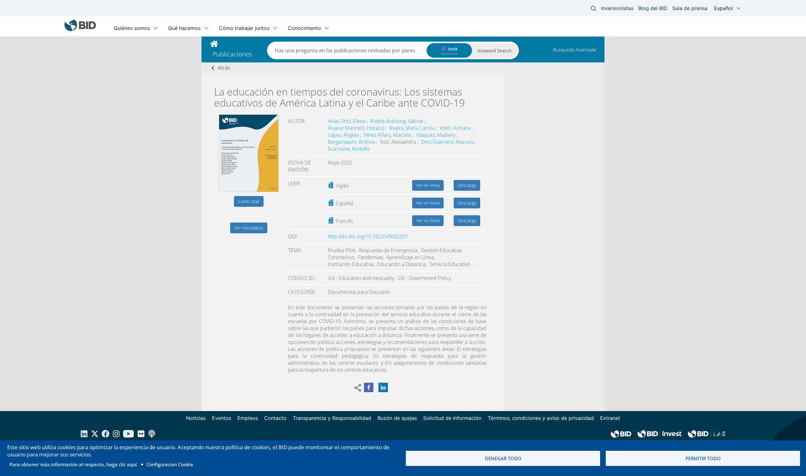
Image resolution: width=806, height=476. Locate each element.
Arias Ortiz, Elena (347, 121)
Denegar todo (503, 458)
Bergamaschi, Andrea (352, 141)
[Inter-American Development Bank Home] (80, 30)
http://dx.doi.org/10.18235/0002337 (368, 236)
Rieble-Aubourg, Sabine (397, 121)
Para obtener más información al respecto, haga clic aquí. (73, 464)
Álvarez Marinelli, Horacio (357, 128)
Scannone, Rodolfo (349, 148)
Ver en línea (428, 185)
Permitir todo (703, 458)
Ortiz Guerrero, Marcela (448, 141)
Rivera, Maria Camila (412, 128)
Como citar (248, 201)
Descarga (467, 185)
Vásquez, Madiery (436, 134)
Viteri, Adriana (456, 128)
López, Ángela (344, 134)
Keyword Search (495, 51)
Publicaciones (232, 54)
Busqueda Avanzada (574, 49)
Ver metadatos (248, 228)
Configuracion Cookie (169, 464)
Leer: (294, 183)
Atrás (224, 67)
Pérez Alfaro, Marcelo (388, 134)
